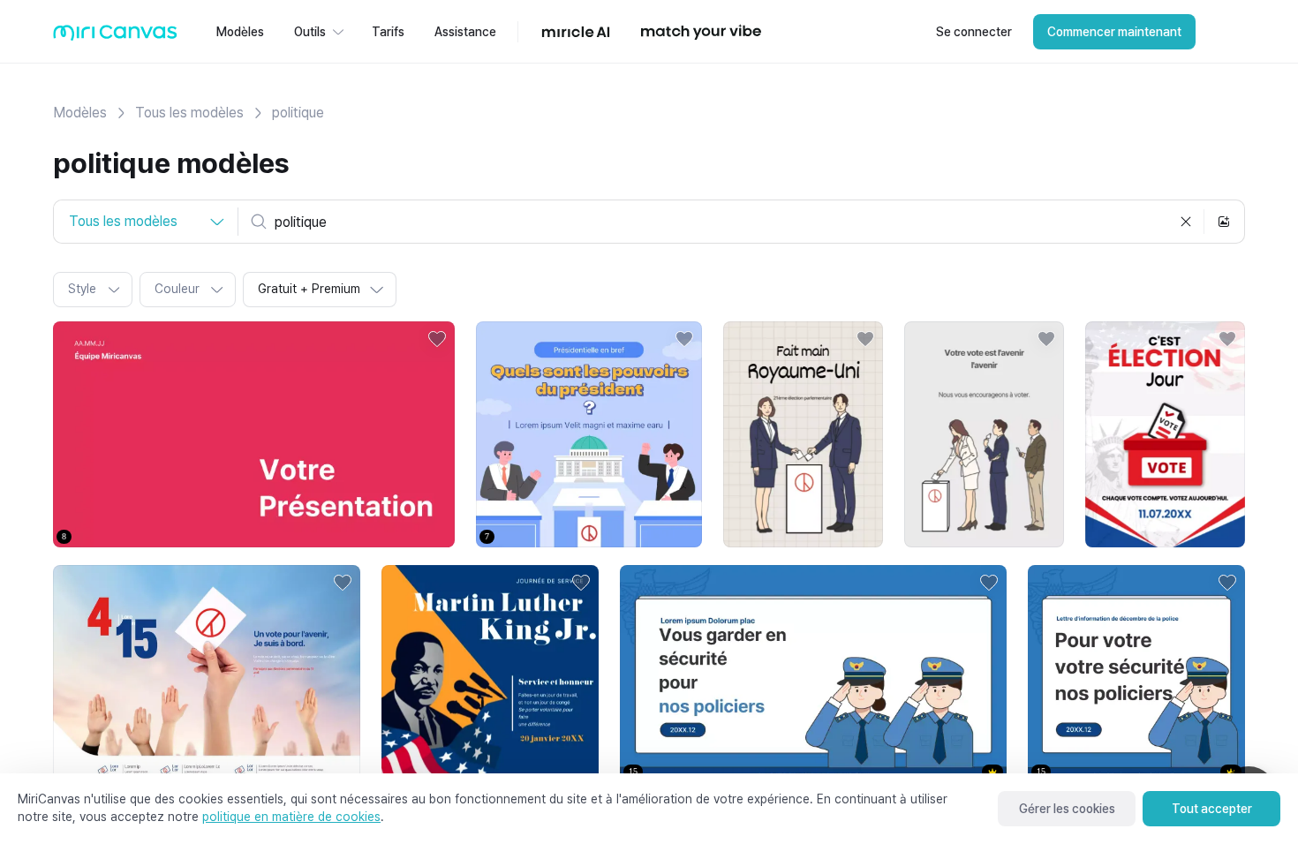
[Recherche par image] (1223, 221)
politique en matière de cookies (291, 817)
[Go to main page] (115, 36)
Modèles (80, 112)
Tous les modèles (189, 112)
